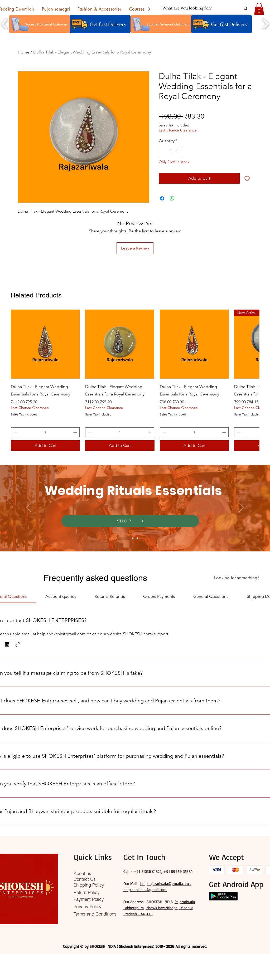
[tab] (60, 596)
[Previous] (28, 508)
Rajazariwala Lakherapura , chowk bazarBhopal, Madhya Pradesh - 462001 (159, 907)
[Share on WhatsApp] (172, 198)
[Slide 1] (132, 538)
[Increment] (178, 151)
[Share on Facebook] (162, 198)
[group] (135, 380)
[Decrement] (163, 151)
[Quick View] (45, 344)
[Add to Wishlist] (247, 178)
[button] (56, 9)
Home (24, 52)
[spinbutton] (171, 151)
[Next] (241, 508)
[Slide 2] (137, 538)
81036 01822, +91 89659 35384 (167, 871)
